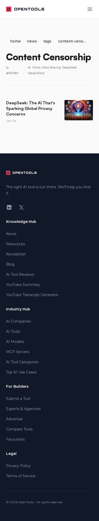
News (11, 233)
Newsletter (16, 254)
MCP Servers (17, 352)
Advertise (14, 419)
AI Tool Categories (22, 362)
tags (47, 41)
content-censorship (72, 41)
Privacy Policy (18, 466)
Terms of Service (21, 476)
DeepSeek (69, 67)
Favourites (15, 439)
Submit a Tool (18, 398)
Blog (10, 264)
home (15, 41)
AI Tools (13, 331)
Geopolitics (36, 73)
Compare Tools (19, 429)
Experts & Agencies (23, 409)
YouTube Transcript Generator (32, 295)
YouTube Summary (23, 284)
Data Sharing (51, 67)
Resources (15, 244)
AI (29, 67)
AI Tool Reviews (20, 274)
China (36, 67)
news (32, 41)
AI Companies (18, 321)
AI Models (15, 341)
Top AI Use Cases (21, 372)
